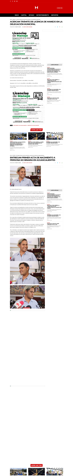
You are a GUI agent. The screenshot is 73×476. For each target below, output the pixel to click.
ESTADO (48, 67)
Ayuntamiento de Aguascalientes (20, 125)
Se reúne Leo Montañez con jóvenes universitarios (54, 90)
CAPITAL (14, 19)
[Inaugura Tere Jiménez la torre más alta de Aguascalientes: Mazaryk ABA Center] (36, 136)
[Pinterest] (60, 27)
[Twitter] (15, 1)
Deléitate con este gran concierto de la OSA (53, 99)
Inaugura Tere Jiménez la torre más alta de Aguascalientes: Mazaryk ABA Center (54, 81)
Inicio (11, 19)
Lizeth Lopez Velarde (27, 26)
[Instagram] (12, 1)
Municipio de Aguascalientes (33, 125)
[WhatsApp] (62, 27)
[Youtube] (17, 1)
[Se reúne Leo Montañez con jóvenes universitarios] (54, 136)
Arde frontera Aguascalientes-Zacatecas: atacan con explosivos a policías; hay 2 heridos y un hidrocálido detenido (54, 70)
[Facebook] (10, 1)
